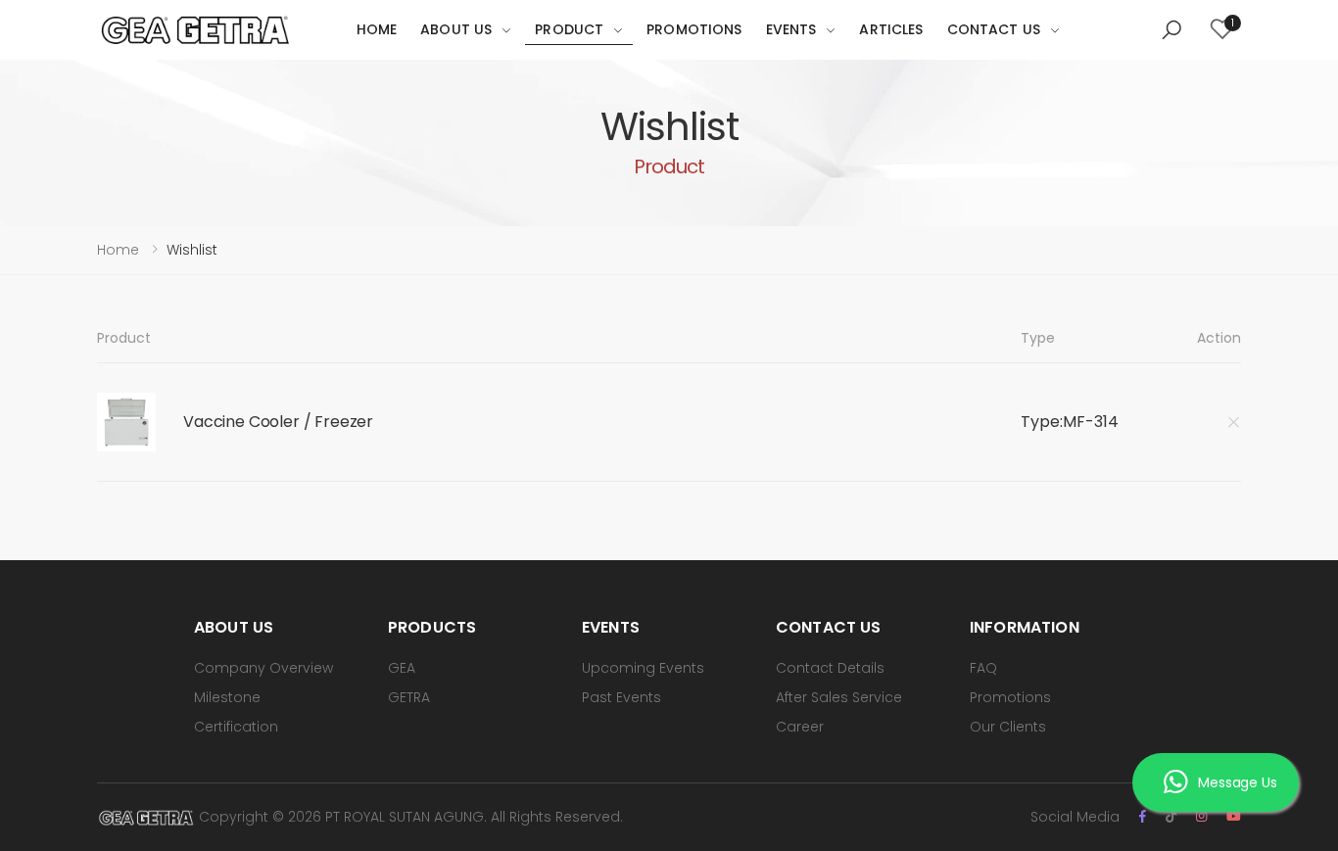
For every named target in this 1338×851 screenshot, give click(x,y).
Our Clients (1008, 726)
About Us (456, 29)
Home (377, 29)
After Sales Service (839, 697)
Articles (891, 29)
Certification (236, 726)
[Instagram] (1201, 816)
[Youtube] (1233, 816)
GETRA (409, 697)
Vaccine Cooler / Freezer (278, 421)
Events (791, 29)
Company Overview (263, 668)
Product (569, 29)
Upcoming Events (643, 668)
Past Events (621, 697)
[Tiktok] (1171, 816)
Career (800, 726)
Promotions (693, 29)
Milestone (227, 697)
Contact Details (830, 668)
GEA (401, 668)
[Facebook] (1142, 816)
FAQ (983, 668)
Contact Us (993, 29)
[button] (1171, 30)
